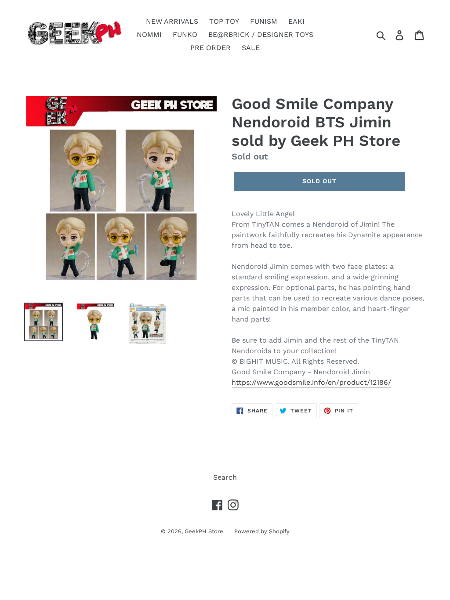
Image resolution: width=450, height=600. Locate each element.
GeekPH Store (204, 531)
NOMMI (149, 34)
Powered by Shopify (262, 531)
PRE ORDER (210, 47)
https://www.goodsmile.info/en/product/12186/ (311, 382)
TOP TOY (224, 21)
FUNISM (263, 21)
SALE (251, 47)
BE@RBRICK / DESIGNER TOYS (260, 34)
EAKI (296, 21)
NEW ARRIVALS (172, 21)
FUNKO (185, 34)
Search (225, 477)
